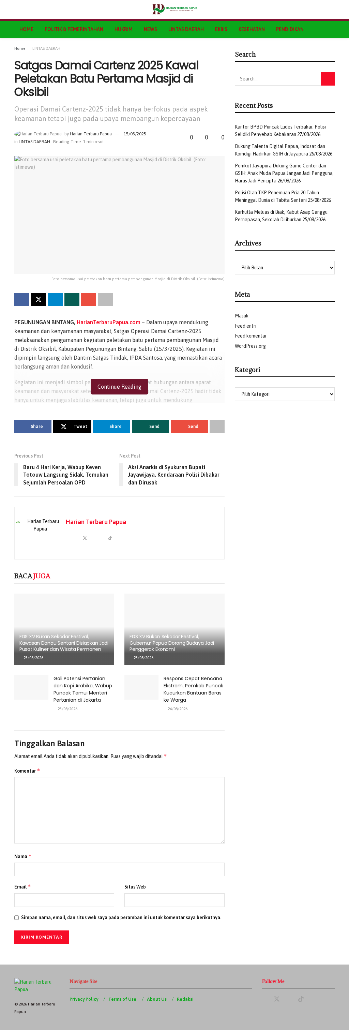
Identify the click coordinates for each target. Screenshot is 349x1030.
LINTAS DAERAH (186, 29)
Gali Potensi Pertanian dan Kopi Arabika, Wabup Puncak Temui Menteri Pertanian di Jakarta (83, 689)
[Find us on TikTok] (301, 999)
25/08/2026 (32, 657)
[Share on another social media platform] (105, 299)
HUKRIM (124, 29)
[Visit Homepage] (175, 9)
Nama (23, 856)
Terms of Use (122, 999)
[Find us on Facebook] (264, 999)
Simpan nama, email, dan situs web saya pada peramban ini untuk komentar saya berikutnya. (121, 917)
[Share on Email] (88, 299)
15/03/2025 (135, 133)
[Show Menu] (17, 9)
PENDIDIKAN (290, 29)
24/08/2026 (177, 708)
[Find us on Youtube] (289, 999)
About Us (157, 999)
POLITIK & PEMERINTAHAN (74, 29)
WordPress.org (250, 346)
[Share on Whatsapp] (71, 299)
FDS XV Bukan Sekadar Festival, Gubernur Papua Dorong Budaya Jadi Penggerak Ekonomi (172, 642)
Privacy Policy (84, 999)
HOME (26, 29)
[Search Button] (332, 9)
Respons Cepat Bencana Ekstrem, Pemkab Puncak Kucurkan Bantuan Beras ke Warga (193, 689)
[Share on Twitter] (38, 299)
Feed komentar (251, 336)
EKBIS (221, 29)
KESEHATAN (252, 29)
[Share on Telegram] (55, 299)
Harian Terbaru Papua (91, 133)
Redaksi (185, 999)
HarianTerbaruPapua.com (108, 322)
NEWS (150, 29)
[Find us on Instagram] (312, 999)
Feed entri (245, 326)
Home (19, 48)
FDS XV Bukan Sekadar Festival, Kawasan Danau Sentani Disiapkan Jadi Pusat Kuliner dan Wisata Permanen (63, 642)
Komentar (27, 770)
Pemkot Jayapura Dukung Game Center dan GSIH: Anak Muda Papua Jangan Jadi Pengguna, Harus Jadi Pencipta (284, 173)
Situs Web (135, 887)
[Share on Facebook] (21, 299)
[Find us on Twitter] (277, 999)
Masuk (241, 315)
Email (22, 886)
